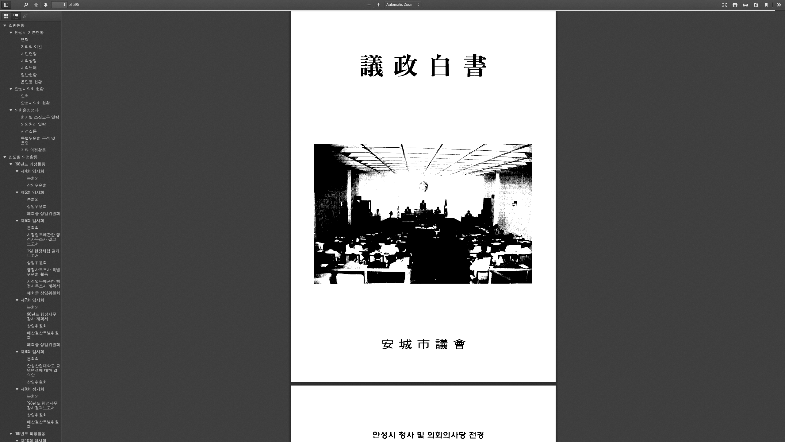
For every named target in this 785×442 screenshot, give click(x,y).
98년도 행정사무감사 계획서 (41, 315)
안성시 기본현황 (29, 31)
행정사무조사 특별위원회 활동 (43, 270)
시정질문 (29, 130)
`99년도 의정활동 (30, 432)
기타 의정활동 (33, 148)
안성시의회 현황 (29, 87)
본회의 (33, 177)
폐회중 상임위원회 (43, 212)
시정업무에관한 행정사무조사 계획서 (43, 282)
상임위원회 (37, 184)
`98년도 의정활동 (30, 163)
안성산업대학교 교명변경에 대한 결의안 (43, 369)
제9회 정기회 (32, 388)
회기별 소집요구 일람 (40, 116)
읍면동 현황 (31, 80)
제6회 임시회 (32, 219)
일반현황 (17, 24)
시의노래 (29, 66)
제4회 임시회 (32, 170)
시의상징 (29, 59)
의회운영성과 (27, 109)
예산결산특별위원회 (43, 334)
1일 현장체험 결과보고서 (43, 252)
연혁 (25, 38)
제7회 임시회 (32, 299)
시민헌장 (29, 52)
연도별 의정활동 (23, 155)
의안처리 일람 (33, 123)
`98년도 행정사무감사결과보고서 (42, 404)
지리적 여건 (31, 45)
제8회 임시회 (32, 350)
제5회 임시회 (32, 191)
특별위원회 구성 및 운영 (38, 139)
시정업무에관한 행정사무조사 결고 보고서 (43, 238)
